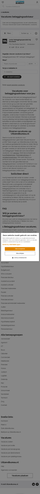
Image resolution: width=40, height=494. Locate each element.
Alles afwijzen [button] (20, 253)
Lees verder (34, 242)
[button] (20, 245)
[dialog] (20, 247)
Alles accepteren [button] (20, 249)
